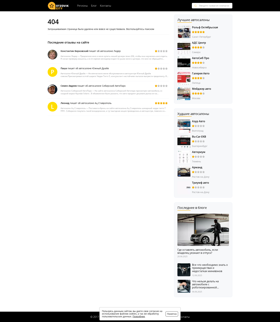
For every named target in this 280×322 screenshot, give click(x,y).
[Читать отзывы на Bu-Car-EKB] (183, 141)
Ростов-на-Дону (200, 176)
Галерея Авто (201, 73)
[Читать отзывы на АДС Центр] (183, 47)
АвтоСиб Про (200, 58)
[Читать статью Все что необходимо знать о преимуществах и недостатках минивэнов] (183, 269)
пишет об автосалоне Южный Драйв (85, 68)
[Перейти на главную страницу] (58, 6)
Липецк (196, 82)
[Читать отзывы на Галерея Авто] (183, 78)
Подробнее (139, 316)
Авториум (198, 152)
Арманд (197, 167)
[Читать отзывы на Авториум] (183, 156)
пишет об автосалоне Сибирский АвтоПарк (93, 85)
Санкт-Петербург (201, 36)
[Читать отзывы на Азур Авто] (183, 126)
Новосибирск (199, 67)
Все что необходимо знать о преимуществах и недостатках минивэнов (210, 268)
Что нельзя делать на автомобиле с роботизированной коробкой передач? (205, 284)
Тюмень (196, 161)
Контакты (105, 5)
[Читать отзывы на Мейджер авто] (183, 93)
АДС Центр (199, 42)
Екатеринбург (199, 146)
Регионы (82, 5)
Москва (196, 98)
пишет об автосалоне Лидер (91, 51)
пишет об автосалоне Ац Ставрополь (86, 103)
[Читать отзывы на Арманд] (183, 172)
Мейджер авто (201, 89)
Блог (94, 5)
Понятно (172, 313)
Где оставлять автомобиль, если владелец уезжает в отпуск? (197, 251)
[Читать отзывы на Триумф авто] (183, 187)
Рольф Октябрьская (205, 27)
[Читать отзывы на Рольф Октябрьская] (183, 32)
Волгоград (197, 130)
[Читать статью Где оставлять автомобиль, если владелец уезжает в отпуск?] (203, 229)
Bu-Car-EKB (199, 136)
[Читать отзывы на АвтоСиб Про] (183, 62)
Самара (196, 52)
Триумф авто (200, 182)
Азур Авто (198, 121)
